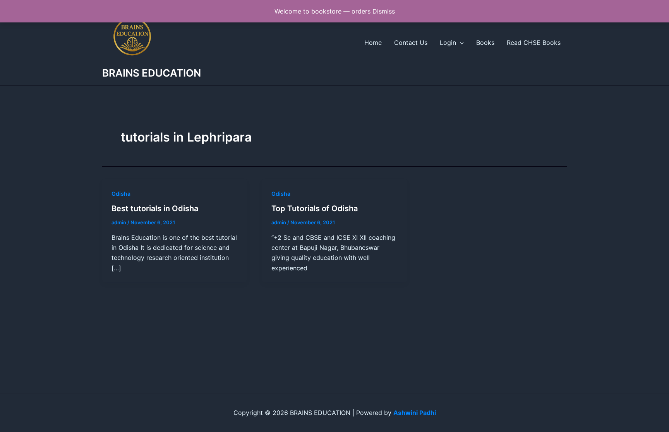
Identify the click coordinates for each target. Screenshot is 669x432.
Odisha (121, 193)
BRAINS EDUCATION (151, 73)
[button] (460, 42)
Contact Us (410, 42)
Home (373, 42)
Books (485, 42)
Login (448, 42)
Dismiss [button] (383, 11)
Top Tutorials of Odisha (314, 208)
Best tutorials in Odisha (155, 208)
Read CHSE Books (534, 42)
